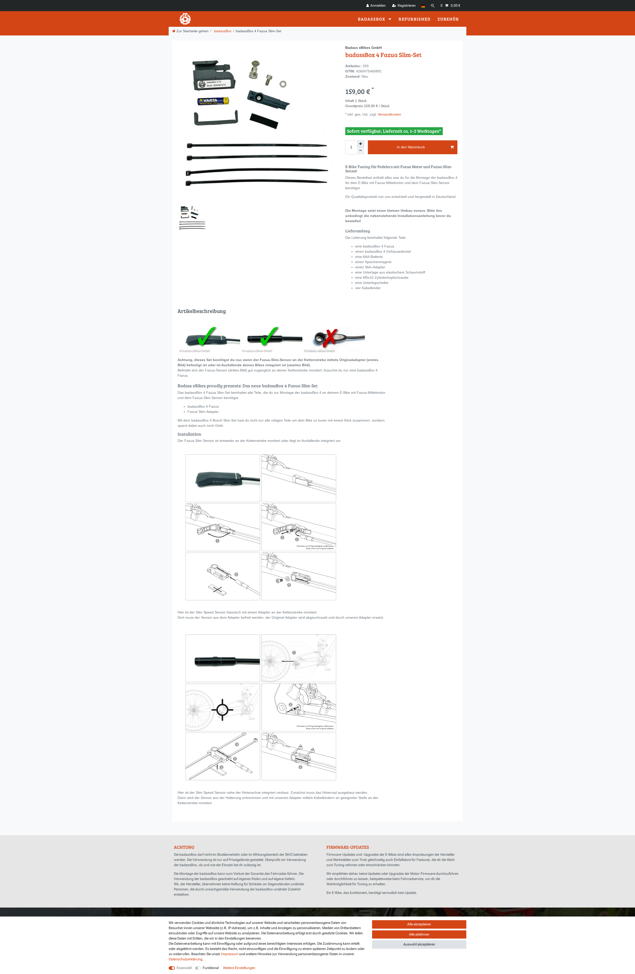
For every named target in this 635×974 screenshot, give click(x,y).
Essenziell (184, 968)
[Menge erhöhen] (360, 143)
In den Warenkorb (411, 147)
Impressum (229, 954)
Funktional (211, 968)
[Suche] (433, 5)
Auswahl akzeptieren (419, 944)
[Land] (423, 5)
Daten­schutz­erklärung (185, 959)
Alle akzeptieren (419, 924)
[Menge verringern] (360, 150)
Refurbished (415, 19)
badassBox (372, 19)
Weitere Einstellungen (239, 968)
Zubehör (448, 19)
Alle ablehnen (419, 934)
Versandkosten (389, 114)
